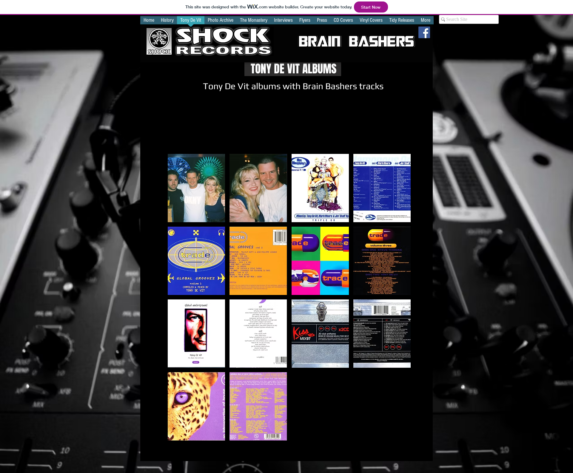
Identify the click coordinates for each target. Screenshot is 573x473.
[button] (196, 188)
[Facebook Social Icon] (424, 32)
